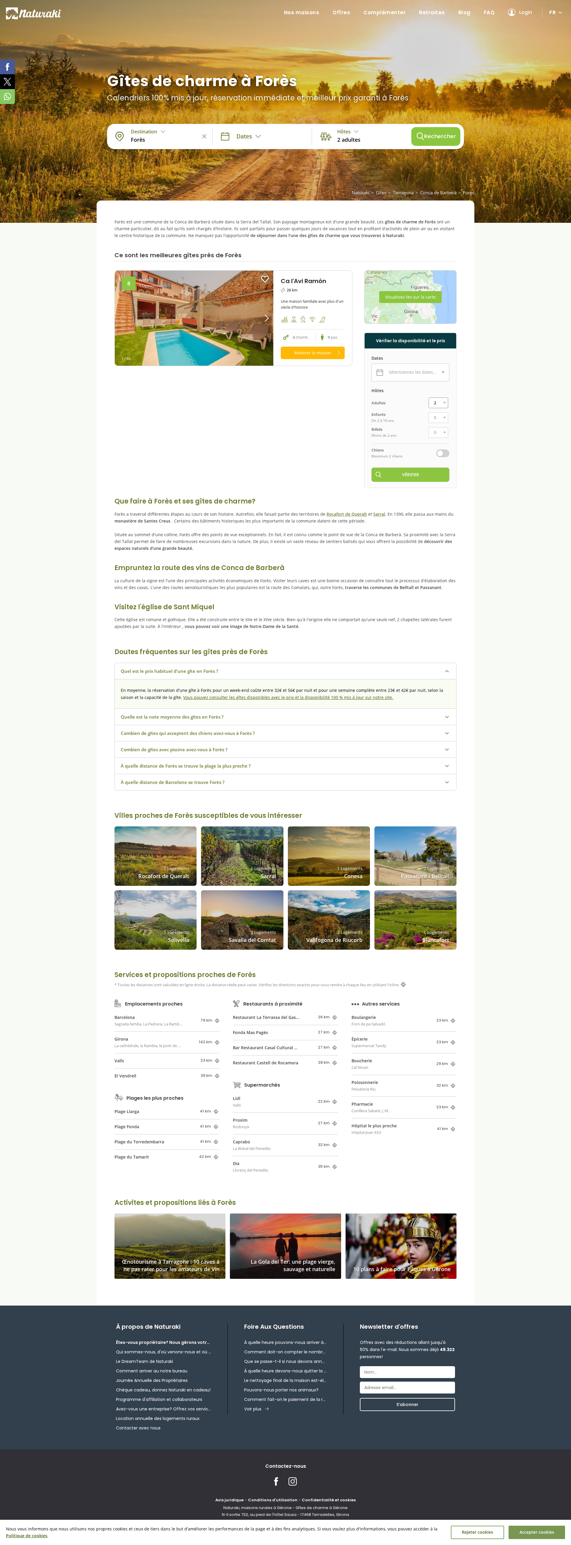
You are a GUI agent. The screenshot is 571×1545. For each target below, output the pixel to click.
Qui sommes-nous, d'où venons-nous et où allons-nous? (163, 1352)
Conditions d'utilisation (272, 1500)
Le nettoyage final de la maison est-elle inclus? (285, 1380)
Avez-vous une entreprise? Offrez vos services (163, 1409)
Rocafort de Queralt (347, 514)
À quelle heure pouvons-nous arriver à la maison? (285, 1342)
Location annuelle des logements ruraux (158, 1418)
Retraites (432, 12)
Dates (377, 358)
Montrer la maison (312, 353)
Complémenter (384, 12)
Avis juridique (229, 1500)
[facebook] (7, 66)
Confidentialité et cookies (329, 1500)
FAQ (489, 12)
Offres (341, 12)
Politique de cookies (26, 1535)
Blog (464, 12)
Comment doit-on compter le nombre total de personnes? (285, 1352)
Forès (468, 192)
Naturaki (360, 192)
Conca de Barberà (438, 192)
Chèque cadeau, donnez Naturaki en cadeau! (163, 1390)
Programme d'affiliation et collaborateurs (159, 1399)
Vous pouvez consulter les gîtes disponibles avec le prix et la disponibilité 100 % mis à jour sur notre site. (288, 697)
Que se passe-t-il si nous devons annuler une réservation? (285, 1361)
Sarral (379, 514)
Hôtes (377, 390)
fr (552, 12)
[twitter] (7, 81)
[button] (253, 318)
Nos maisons (301, 12)
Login (525, 12)
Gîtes (381, 192)
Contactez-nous (285, 1466)
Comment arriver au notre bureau (151, 1371)
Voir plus (252, 1409)
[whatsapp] (7, 96)
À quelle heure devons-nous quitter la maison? (285, 1371)
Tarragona (403, 192)
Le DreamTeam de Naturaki (144, 1361)
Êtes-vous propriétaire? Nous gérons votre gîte (163, 1342)
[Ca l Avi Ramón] (194, 318)
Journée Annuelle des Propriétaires (152, 1380)
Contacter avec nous (138, 1428)
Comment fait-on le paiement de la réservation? (285, 1399)
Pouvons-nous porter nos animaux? (281, 1390)
